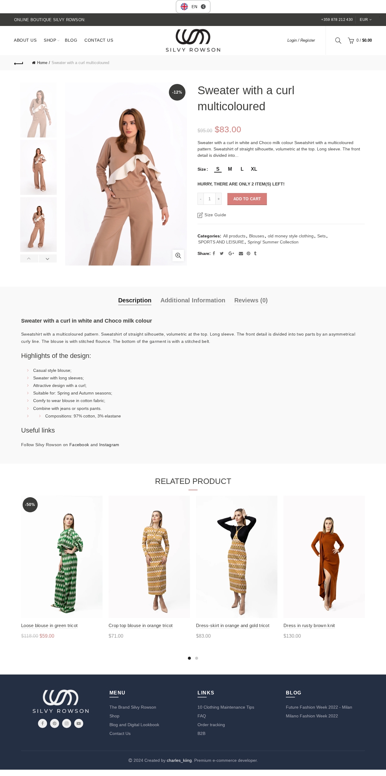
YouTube (78, 723)
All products (234, 235)
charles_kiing (179, 760)
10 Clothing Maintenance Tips (226, 707)
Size (202, 169)
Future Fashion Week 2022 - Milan (319, 707)
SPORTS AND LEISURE (221, 242)
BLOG (71, 40)
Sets (321, 235)
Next (48, 258)
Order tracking (211, 724)
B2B (201, 733)
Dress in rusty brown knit (309, 625)
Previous (29, 258)
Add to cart (247, 199)
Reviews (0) (251, 300)
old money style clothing (291, 235)
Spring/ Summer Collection (273, 242)
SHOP (50, 40)
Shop (114, 715)
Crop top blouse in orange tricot (141, 625)
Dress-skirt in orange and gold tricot (232, 625)
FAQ (202, 715)
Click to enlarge (178, 255)
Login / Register (301, 40)
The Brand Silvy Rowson (132, 707)
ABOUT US (25, 40)
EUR (364, 20)
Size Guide (215, 214)
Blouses (256, 235)
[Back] (18, 63)
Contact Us (120, 733)
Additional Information (192, 300)
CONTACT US (98, 40)
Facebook (79, 444)
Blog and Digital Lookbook (134, 724)
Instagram (109, 444)
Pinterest (54, 723)
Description (134, 300)
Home (42, 62)
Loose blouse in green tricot (49, 625)
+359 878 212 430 (337, 20)
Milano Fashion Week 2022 (312, 715)
